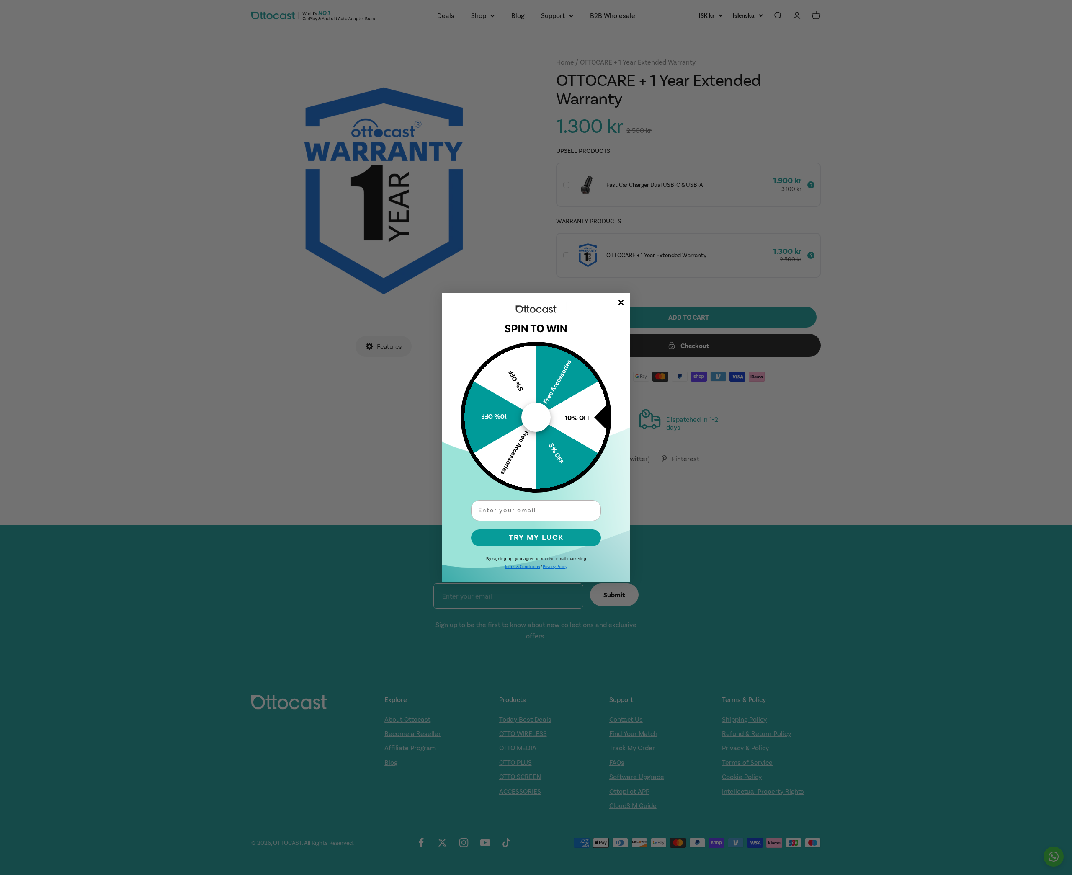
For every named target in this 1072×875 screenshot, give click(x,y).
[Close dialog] (621, 302)
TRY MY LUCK (536, 537)
